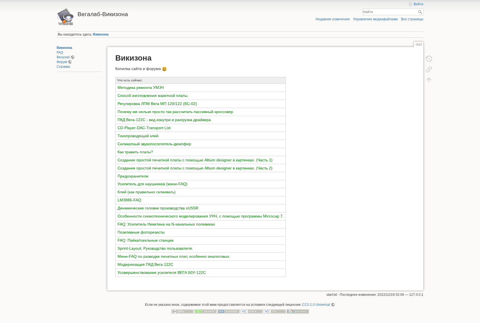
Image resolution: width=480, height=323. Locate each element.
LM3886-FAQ (129, 200)
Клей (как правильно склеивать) (147, 192)
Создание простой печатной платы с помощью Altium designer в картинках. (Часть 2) (195, 168)
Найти (420, 12)
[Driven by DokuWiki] (298, 311)
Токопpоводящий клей (138, 136)
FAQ (60, 52)
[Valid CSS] (275, 311)
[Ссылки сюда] (428, 69)
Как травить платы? (135, 152)
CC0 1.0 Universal (316, 305)
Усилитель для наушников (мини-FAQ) (153, 184)
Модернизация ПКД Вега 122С (145, 264)
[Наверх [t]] (428, 80)
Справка (63, 67)
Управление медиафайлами (375, 19)
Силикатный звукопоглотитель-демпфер (154, 144)
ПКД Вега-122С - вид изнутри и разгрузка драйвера (164, 119)
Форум (62, 62)
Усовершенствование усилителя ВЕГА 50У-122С (162, 272)
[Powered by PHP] (229, 311)
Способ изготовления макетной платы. (153, 95)
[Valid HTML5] (252, 311)
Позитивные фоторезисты (141, 232)
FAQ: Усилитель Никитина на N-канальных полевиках (166, 224)
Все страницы (412, 19)
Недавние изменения (333, 19)
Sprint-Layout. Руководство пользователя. (155, 248)
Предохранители (133, 176)
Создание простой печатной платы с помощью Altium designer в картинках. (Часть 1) (195, 160)
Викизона (101, 34)
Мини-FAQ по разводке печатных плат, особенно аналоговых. (174, 256)
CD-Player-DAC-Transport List (144, 128)
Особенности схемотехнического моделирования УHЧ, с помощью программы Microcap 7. (201, 216)
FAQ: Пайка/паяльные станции (146, 240)
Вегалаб (63, 57)
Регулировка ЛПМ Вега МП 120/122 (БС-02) (157, 103)
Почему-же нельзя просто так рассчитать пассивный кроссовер (175, 111)
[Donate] (205, 311)
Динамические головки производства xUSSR (158, 208)
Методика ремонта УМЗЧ (141, 87)
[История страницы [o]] (428, 59)
